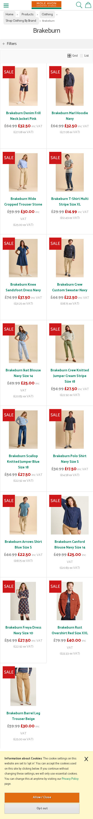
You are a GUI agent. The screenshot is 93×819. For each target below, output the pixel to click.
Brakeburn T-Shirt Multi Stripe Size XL (69, 201)
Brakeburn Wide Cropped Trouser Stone (23, 201)
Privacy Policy (70, 779)
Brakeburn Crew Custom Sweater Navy (69, 287)
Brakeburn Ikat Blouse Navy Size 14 (23, 373)
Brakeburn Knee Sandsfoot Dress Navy (23, 287)
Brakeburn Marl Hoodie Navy (70, 116)
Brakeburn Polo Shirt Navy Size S (69, 459)
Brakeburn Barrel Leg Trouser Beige (23, 716)
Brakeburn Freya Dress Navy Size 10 (23, 630)
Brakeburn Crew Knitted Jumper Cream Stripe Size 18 (70, 376)
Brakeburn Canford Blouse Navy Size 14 (69, 544)
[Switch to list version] (82, 55)
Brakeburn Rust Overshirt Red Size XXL (70, 630)
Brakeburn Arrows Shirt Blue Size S (23, 544)
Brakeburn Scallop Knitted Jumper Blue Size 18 (23, 461)
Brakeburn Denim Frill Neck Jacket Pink (23, 116)
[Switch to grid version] (69, 55)
